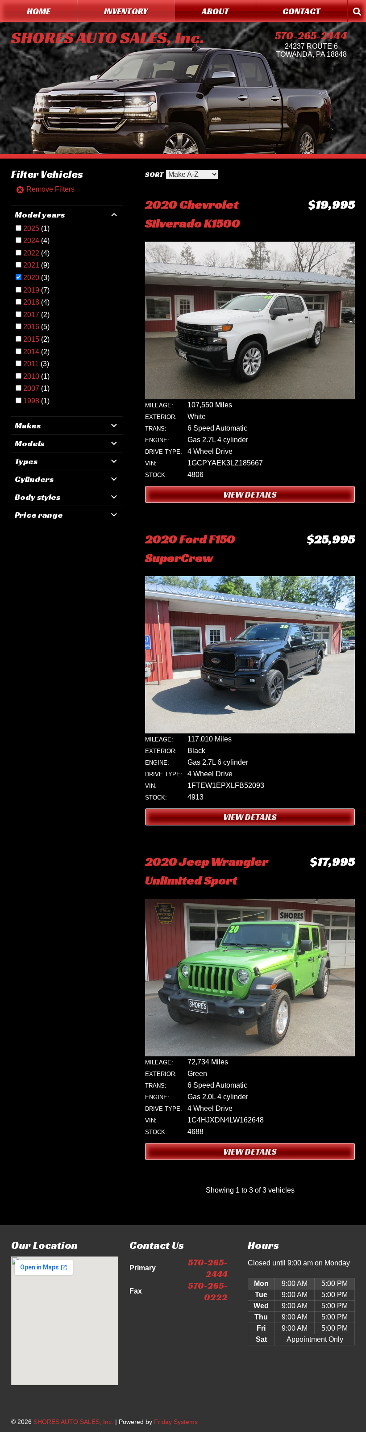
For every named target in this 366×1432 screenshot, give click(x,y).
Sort (154, 174)
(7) (36, 290)
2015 (31, 339)
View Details (250, 494)
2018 (31, 302)
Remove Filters (50, 189)
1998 (31, 401)
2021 (31, 265)
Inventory (126, 11)
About (215, 11)
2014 (31, 352)
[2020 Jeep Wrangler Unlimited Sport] (250, 1054)
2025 (31, 228)
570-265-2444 (311, 35)
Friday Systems (176, 1421)
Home (38, 11)
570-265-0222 (208, 1291)
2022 (31, 253)
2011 (31, 364)
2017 (31, 314)
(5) (36, 327)
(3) (36, 277)
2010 (31, 376)
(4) (36, 240)
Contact (301, 11)
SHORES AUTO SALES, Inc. (107, 37)
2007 (31, 388)
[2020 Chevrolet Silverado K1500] (250, 397)
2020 (31, 277)
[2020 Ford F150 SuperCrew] (250, 731)
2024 (31, 240)
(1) (36, 228)
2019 (31, 290)
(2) (36, 314)
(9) (36, 265)
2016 (31, 327)
